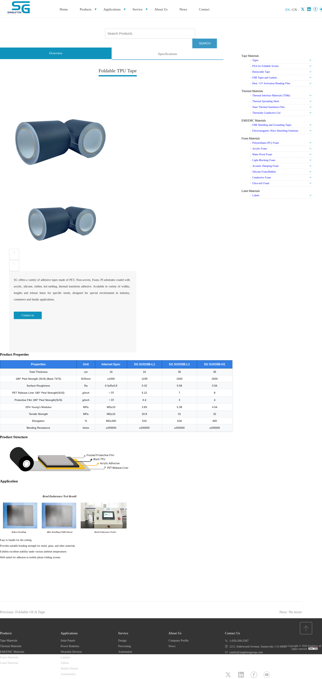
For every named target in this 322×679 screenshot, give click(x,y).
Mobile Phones (69, 668)
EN (288, 10)
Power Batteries (70, 646)
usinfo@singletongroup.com (246, 652)
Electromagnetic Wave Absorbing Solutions (275, 130)
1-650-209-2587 (239, 640)
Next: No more (290, 612)
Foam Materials (251, 138)
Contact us (27, 315)
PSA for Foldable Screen (265, 66)
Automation (125, 651)
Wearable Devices (71, 651)
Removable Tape (261, 71)
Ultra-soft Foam (260, 183)
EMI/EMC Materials (254, 120)
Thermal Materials (252, 91)
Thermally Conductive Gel (266, 112)
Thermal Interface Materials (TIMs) (271, 95)
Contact (204, 9)
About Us (161, 9)
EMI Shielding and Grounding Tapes (271, 125)
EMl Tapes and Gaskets (264, 77)
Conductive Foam (261, 177)
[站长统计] (313, 649)
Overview (55, 53)
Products (85, 9)
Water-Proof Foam (262, 154)
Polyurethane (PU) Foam (265, 142)
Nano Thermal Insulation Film (268, 107)
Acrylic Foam (259, 148)
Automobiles (68, 674)
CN (294, 10)
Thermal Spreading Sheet (265, 101)
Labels (255, 195)
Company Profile (178, 640)
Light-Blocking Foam (263, 160)
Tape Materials (250, 55)
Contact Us (232, 633)
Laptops (65, 657)
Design (122, 640)
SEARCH (205, 43)
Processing (124, 646)
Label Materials (251, 191)
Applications (112, 9)
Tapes (255, 60)
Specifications (167, 54)
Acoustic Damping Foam (265, 166)
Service (137, 9)
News (183, 9)
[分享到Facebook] (315, 9)
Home (64, 9)
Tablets (65, 662)
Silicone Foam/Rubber (264, 171)
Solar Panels (68, 640)
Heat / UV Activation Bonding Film (271, 83)
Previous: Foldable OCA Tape (22, 612)
